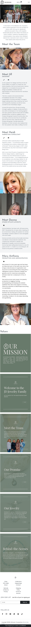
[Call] (5, 80)
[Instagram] (6, 614)
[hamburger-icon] (28, 2)
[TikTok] (22, 614)
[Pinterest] (18, 614)
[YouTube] (10, 614)
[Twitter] (14, 614)
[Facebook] (2, 614)
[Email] (9, 80)
